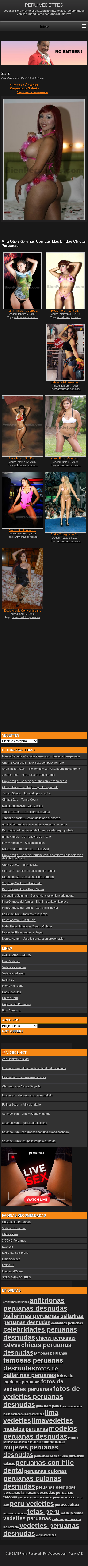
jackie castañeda (13, 1414)
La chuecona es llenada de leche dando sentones (34, 1068)
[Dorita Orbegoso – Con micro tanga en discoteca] (65, 502)
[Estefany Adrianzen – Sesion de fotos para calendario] (65, 352)
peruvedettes (67, 1504)
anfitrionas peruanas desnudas (35, 1304)
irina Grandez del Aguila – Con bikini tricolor (30, 907)
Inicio (44, 26)
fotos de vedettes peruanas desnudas (41, 1396)
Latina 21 (8, 979)
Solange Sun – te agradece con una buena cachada (35, 1132)
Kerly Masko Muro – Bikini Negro (23, 889)
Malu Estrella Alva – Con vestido (22, 806)
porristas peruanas (15, 1513)
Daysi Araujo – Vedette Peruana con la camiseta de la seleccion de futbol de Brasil (42, 857)
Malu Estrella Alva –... (22, 530)
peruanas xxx (64, 1497)
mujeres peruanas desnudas (30, 1451)
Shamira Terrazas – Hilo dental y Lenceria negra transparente (41, 768)
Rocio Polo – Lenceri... (65, 310)
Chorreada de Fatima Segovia (21, 1086)
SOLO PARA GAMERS (16, 955)
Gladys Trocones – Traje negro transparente (30, 787)
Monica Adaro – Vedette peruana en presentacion (33, 938)
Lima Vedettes (11, 961)
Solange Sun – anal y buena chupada (26, 1113)
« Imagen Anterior (24, 84)
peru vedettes (32, 1503)
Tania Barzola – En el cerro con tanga (26, 812)
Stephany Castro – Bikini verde (22, 883)
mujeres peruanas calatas (47, 1442)
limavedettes (52, 1420)
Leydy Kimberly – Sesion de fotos (23, 842)
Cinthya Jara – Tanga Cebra (20, 799)
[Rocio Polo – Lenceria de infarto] (65, 280)
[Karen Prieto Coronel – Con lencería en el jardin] (65, 426)
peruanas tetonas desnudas (35, 1497)
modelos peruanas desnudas (40, 1432)
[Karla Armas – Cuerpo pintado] (22, 280)
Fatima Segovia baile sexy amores (24, 1077)
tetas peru (43, 1511)
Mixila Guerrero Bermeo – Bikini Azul (25, 849)
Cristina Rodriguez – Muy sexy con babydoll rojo (33, 762)
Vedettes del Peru (13, 973)
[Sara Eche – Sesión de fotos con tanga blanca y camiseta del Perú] (22, 426)
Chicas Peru (10, 998)
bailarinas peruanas (31, 1315)
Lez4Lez (7, 1246)
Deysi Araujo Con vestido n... (22, 610)
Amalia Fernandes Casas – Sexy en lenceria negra (34, 824)
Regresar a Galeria (24, 88)
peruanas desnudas (56, 1487)
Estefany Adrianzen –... (65, 382)
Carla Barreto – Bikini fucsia (20, 864)
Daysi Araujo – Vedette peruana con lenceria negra (34, 781)
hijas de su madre (71, 1406)
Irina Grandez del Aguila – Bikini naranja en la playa (35, 901)
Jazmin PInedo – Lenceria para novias (26, 793)
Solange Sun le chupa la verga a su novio (28, 1141)
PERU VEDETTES (44, 4)
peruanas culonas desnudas (32, 1482)
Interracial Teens (12, 985)
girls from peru (47, 1406)
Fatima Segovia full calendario (21, 1104)
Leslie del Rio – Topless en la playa (24, 914)
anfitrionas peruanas (16, 1301)
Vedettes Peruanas (14, 967)
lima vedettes (30, 1416)
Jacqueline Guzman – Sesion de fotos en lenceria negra (38, 895)
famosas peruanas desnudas (33, 1364)
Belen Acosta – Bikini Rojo (19, 920)
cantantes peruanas (67, 1323)
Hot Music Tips (11, 992)
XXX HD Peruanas (14, 1240)
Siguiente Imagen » (32, 92)
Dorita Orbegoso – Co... (65, 534)
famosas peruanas (50, 1353)
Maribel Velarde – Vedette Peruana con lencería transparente (41, 756)
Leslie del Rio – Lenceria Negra (22, 932)
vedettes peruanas (27, 1518)
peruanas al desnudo (51, 1456)
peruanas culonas (45, 1471)
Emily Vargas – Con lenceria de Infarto (26, 836)
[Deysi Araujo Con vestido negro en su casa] (22, 578)
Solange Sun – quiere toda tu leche (24, 1123)
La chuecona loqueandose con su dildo (27, 1095)
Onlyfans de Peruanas (16, 1004)
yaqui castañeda (46, 1535)
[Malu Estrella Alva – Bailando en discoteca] (22, 500)
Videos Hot (16, 1052)
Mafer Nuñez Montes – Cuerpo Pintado (27, 926)
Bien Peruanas (11, 1010)
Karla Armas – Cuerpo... (22, 310)
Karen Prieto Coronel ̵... (65, 458)
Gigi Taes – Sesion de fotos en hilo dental (28, 870)
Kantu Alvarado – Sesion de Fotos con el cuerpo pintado (38, 830)
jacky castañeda (34, 1414)
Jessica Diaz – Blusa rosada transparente (28, 774)
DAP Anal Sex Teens (15, 1252)
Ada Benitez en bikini (15, 1059)
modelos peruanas (25, 1429)
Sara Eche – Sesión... (22, 458)
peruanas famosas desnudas (29, 1493)
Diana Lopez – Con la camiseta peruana (28, 877)
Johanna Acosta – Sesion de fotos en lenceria (31, 818)
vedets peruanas (72, 1513)
